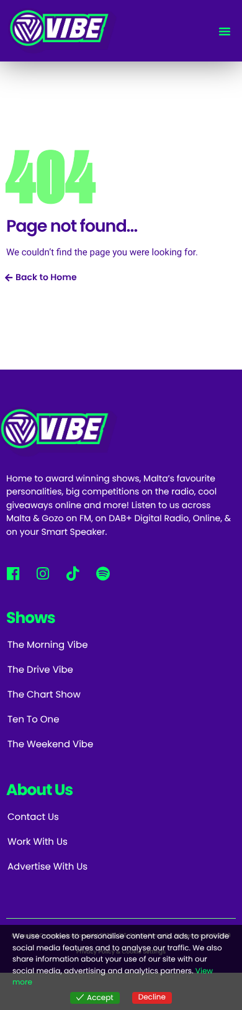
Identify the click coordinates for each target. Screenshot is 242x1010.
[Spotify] (102, 573)
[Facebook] (12, 573)
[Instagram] (42, 573)
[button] (224, 31)
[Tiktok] (73, 573)
